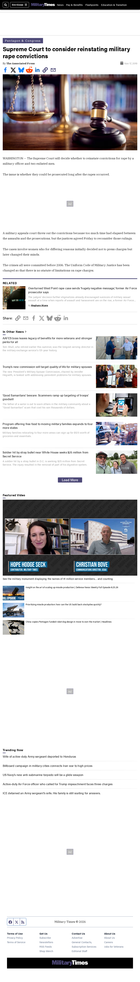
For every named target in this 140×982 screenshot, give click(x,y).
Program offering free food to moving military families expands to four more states (48, 426)
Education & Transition (114, 4)
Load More (70, 479)
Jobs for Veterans (113, 946)
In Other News (13, 331)
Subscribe (45, 937)
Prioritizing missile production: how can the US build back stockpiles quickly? (64, 604)
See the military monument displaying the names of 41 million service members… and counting (58, 578)
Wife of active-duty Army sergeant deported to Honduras (39, 756)
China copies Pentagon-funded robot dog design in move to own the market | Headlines (69, 621)
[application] (70, 538)
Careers (108, 942)
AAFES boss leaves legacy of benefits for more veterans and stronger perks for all (47, 340)
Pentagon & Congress (23, 41)
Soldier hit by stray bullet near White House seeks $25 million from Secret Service (45, 454)
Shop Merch (46, 951)
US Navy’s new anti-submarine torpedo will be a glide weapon (43, 774)
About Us (109, 937)
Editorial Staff (79, 951)
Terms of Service (16, 942)
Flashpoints (91, 4)
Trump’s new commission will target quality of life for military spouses (47, 366)
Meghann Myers (39, 305)
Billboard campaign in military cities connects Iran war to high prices (48, 765)
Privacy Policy (15, 937)
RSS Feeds (45, 946)
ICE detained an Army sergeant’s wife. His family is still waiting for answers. (52, 793)
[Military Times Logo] (43, 5)
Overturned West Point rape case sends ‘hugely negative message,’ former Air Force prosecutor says (82, 290)
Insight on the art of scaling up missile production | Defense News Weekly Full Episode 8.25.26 (72, 587)
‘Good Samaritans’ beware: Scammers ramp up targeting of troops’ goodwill (46, 397)
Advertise (77, 937)
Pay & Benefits (74, 4)
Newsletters (46, 942)
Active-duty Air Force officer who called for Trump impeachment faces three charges (58, 784)
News (60, 4)
